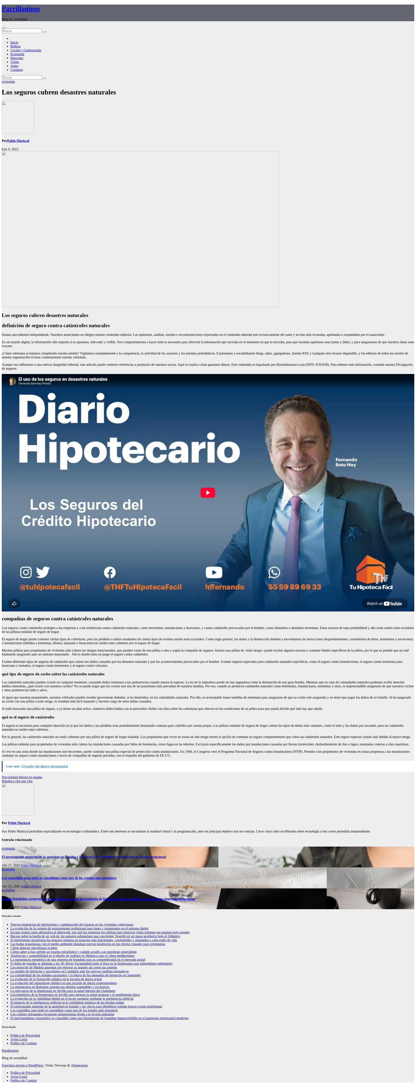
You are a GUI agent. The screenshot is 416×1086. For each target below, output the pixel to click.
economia (8, 81)
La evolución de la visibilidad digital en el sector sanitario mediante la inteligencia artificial (71, 998)
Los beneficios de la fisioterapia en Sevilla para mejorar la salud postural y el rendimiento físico (75, 995)
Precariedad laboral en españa (22, 777)
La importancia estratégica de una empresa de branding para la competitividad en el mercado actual (77, 959)
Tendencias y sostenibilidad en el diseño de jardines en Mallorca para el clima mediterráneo (72, 956)
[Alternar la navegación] (3, 27)
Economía (17, 54)
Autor (14, 66)
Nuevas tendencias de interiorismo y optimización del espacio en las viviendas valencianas (71, 924)
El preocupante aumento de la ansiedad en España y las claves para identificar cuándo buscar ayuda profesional (84, 857)
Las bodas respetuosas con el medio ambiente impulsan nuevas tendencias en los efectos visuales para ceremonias (87, 944)
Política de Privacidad (25, 1035)
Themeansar (79, 1065)
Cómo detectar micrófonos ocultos (33, 948)
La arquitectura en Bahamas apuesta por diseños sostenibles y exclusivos (59, 987)
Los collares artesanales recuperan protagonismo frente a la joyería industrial (62, 1014)
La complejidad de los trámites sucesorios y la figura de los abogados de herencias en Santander (75, 975)
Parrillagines (21, 8)
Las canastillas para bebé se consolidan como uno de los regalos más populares (59, 878)
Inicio (14, 42)
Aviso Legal (18, 1039)
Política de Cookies (23, 1043)
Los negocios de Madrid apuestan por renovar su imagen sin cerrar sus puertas (63, 967)
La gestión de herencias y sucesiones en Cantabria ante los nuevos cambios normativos (69, 971)
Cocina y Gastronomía (25, 50)
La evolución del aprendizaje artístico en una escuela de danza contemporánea (63, 983)
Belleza (15, 46)
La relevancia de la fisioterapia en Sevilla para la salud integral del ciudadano (62, 991)
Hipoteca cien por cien (17, 781)
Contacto (16, 70)
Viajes (14, 62)
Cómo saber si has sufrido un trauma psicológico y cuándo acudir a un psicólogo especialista (73, 952)
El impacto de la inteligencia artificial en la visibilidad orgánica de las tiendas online (67, 1002)
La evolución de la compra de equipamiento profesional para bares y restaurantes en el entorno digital (79, 928)
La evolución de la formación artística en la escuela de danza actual (56, 979)
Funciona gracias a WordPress (23, 1065)
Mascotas (16, 58)
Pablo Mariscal (18, 141)
